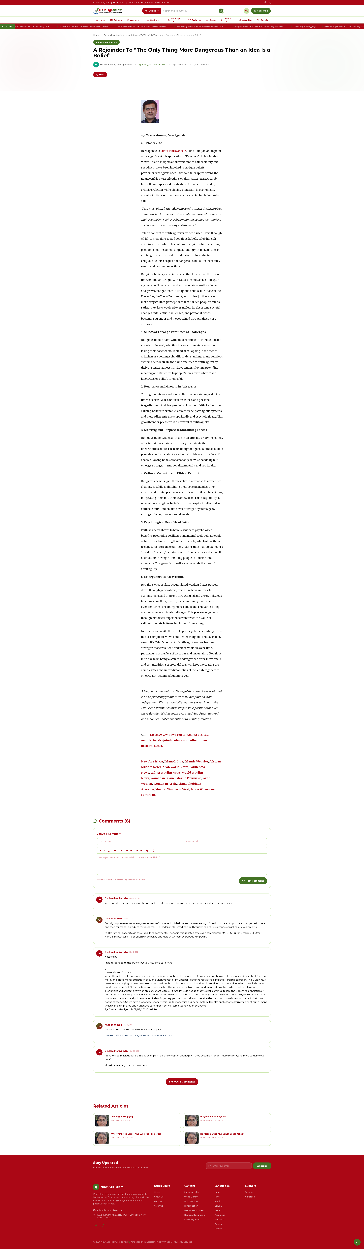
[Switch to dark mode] (246, 11)
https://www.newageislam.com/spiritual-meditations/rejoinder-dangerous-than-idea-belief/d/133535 (175, 741)
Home (96, 35)
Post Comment (255, 880)
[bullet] (141, 850)
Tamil (217, 1210)
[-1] (127, 850)
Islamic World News (194, 1210)
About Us (159, 1196)
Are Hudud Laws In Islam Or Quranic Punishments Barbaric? (139, 1035)
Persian (219, 1224)
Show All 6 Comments (182, 1081)
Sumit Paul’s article (173, 151)
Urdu (217, 1192)
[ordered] (137, 850)
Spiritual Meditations (114, 35)
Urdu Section (191, 1201)
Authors (158, 1201)
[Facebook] (96, 1225)
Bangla (218, 1206)
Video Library (191, 1196)
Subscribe (262, 1166)
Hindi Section (191, 1206)
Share (102, 74)
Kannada (219, 1219)
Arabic (218, 1201)
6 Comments (203, 64)
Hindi (217, 1196)
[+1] (131, 850)
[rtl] (121, 850)
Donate (249, 1192)
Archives (158, 1206)
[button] (115, 850)
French (218, 1228)
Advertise (250, 1196)
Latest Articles (191, 1192)
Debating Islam (192, 1219)
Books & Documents (194, 1215)
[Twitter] (103, 1225)
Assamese (220, 1215)
